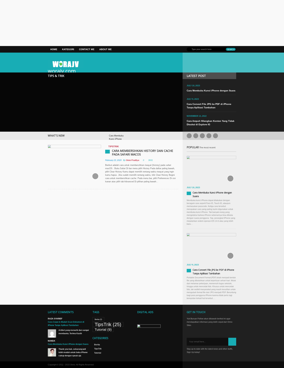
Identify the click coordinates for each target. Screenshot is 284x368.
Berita (98, 319)
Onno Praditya (132, 160)
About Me (105, 49)
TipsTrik (113, 146)
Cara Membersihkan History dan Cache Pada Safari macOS (142, 152)
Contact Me (86, 49)
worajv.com (62, 70)
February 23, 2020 (113, 160)
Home (53, 49)
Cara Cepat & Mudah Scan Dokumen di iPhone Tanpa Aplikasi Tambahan (66, 323)
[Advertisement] (98, 23)
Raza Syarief (55, 319)
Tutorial (103, 329)
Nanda (51, 341)
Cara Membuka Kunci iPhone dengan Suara (211, 90)
